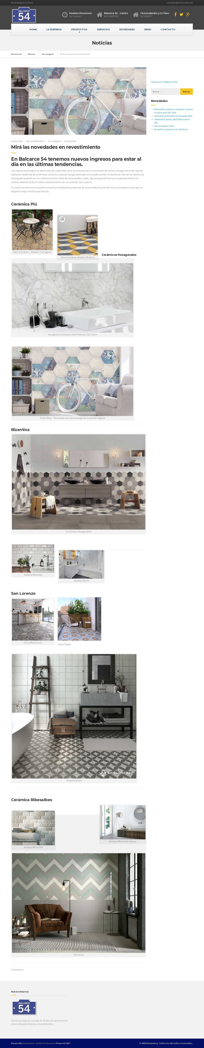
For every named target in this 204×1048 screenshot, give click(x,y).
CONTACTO (168, 29)
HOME (33, 29)
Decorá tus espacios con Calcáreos (171, 129)
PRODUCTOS (79, 29)
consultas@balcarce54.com (180, 2)
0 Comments (70, 141)
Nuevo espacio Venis (164, 126)
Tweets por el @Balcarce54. (164, 81)
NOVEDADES (127, 29)
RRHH (147, 29)
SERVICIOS (103, 29)
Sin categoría (54, 141)
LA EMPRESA (54, 29)
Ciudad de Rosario (45, 1043)
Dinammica (28, 1043)
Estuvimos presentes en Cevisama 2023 (173, 116)
